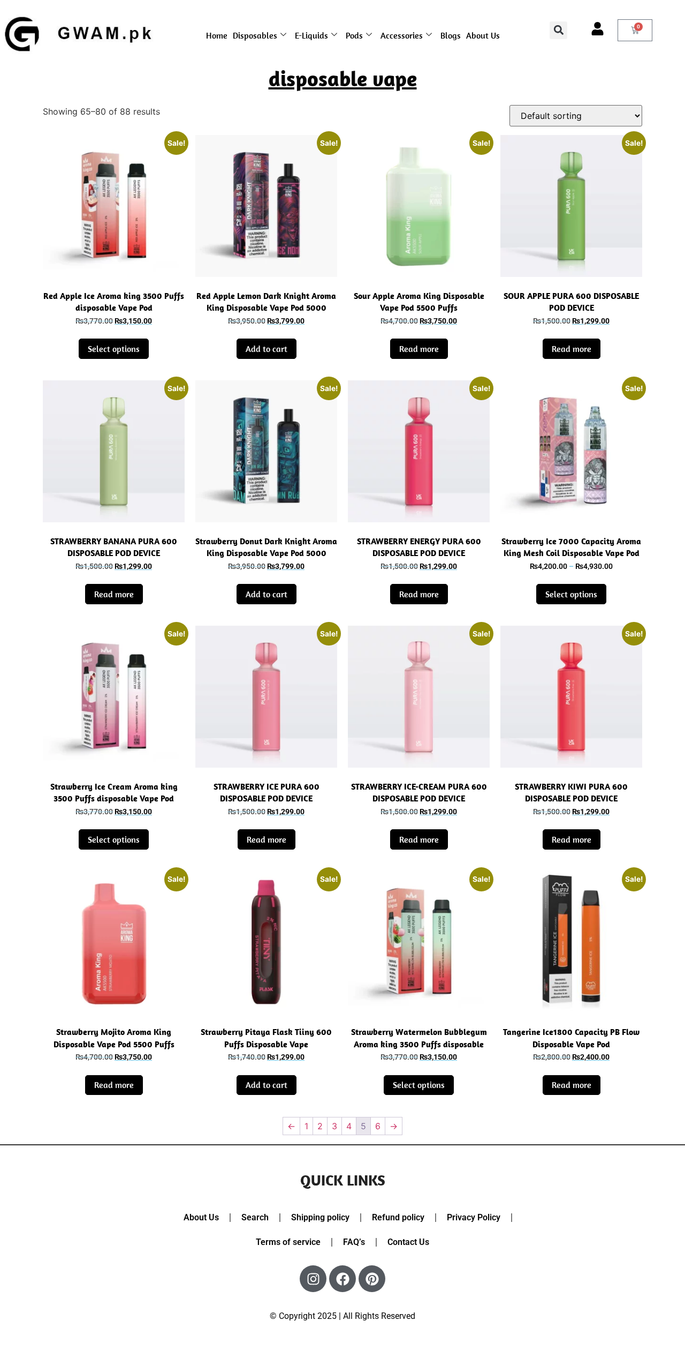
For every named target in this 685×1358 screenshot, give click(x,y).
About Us (483, 35)
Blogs (450, 35)
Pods (354, 35)
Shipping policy (320, 1217)
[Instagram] (313, 1278)
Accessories (401, 35)
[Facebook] (342, 1278)
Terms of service (288, 1242)
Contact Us (408, 1242)
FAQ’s (354, 1242)
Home (216, 35)
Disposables (255, 35)
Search (255, 1217)
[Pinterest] (372, 1278)
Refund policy (398, 1217)
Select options (114, 348)
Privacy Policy (473, 1217)
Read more (419, 348)
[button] (558, 30)
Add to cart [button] (266, 348)
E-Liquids (311, 35)
